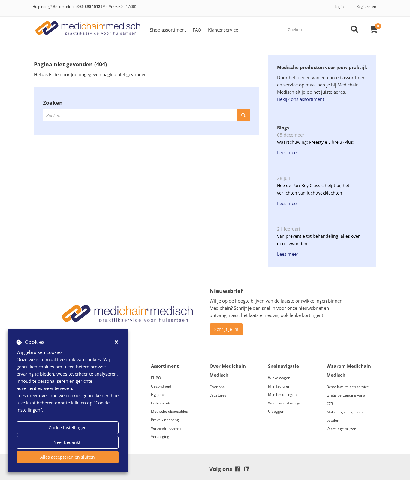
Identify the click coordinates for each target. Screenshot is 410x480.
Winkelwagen (279, 377)
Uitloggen (276, 411)
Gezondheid (161, 386)
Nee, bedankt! (67, 442)
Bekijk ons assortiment (300, 99)
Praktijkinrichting (165, 419)
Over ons (217, 386)
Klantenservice (223, 30)
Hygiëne (158, 394)
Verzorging (160, 436)
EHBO (156, 377)
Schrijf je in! (226, 329)
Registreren (366, 6)
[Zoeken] (354, 30)
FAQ (197, 30)
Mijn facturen (279, 386)
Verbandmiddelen (166, 428)
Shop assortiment (168, 30)
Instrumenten (162, 403)
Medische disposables (169, 411)
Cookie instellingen (68, 427)
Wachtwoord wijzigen (285, 403)
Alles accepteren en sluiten (67, 457)
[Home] (88, 30)
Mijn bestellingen (282, 394)
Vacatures (218, 395)
